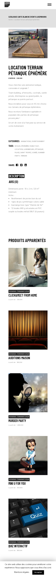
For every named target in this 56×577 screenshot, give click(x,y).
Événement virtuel (23, 291)
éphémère (25, 146)
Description (16, 176)
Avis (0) (13, 182)
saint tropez (25, 152)
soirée (34, 152)
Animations (26, 141)
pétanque (39, 149)
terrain (24, 156)
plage (17, 152)
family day (34, 146)
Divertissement (38, 141)
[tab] (16, 176)
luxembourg (29, 149)
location (19, 149)
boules (18, 146)
